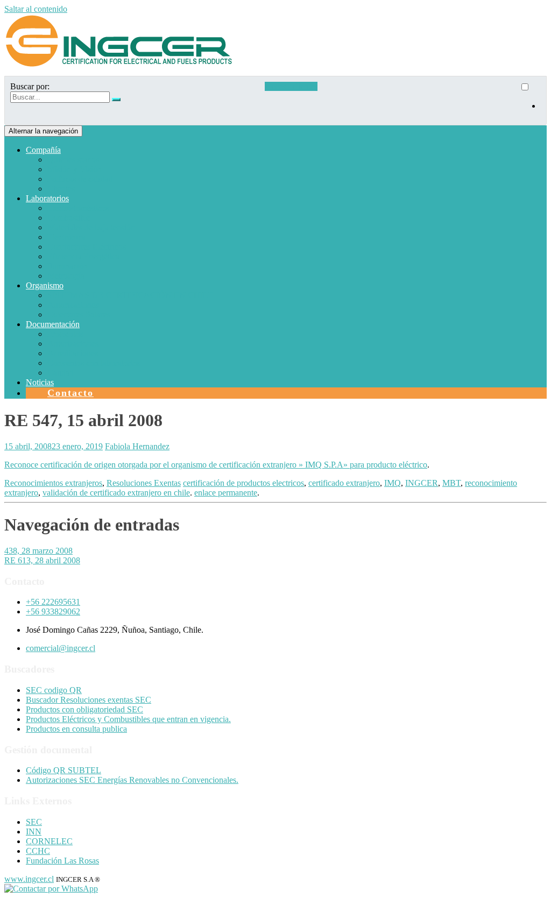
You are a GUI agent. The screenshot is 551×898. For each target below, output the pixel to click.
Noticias (40, 382)
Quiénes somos (73, 159)
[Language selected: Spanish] (530, 100)
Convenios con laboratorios (93, 362)
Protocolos (65, 333)
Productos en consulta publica (76, 728)
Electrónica (66, 237)
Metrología (65, 275)
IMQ (392, 482)
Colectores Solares (78, 314)
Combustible (68, 217)
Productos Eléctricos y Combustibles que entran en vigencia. (128, 719)
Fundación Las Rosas (62, 860)
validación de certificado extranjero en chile (116, 492)
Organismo (44, 285)
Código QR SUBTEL (63, 770)
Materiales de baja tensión (91, 227)
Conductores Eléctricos (86, 246)
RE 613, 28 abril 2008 (42, 560)
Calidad (60, 372)
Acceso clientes (291, 86)
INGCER (421, 482)
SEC (34, 821)
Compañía (43, 149)
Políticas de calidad (79, 178)
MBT (451, 482)
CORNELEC (49, 841)
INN (33, 831)
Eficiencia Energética (83, 256)
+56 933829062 (53, 611)
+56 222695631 (53, 601)
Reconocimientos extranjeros (53, 482)
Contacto (70, 392)
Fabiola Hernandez (137, 446)
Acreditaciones (72, 353)
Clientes (61, 188)
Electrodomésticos (78, 208)
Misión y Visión (74, 169)
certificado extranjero (344, 482)
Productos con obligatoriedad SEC (84, 709)
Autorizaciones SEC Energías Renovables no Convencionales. (132, 779)
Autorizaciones (72, 304)
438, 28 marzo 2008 (38, 550)
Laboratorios (47, 198)
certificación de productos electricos (243, 482)
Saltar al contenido (35, 8)
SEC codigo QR (54, 690)
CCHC (38, 850)
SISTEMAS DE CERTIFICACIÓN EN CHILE (130, 295)
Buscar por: (30, 86)
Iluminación (67, 266)
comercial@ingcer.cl (60, 648)
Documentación (53, 324)
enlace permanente (225, 492)
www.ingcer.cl (29, 878)
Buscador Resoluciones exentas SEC (88, 699)
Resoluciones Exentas (144, 482)
